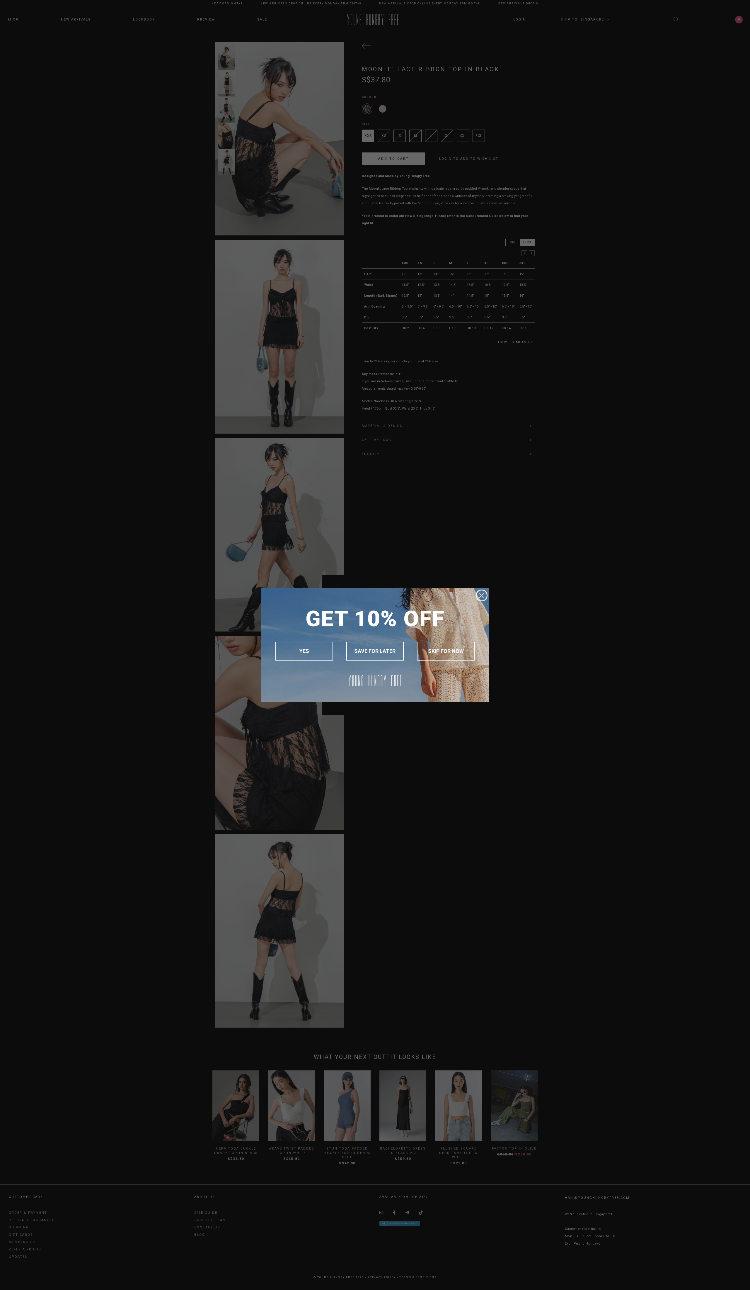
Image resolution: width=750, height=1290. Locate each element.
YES (304, 651)
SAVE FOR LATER (375, 651)
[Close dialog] (481, 595)
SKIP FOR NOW (446, 651)
